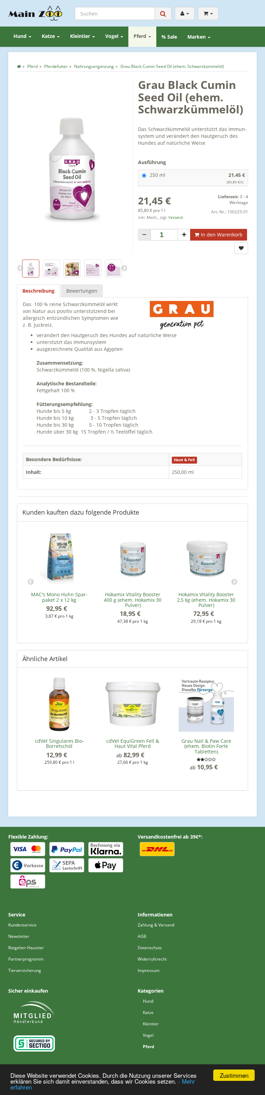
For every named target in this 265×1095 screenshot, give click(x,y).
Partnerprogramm (25, 959)
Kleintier (80, 36)
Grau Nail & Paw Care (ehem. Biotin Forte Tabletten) (206, 746)
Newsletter (18, 936)
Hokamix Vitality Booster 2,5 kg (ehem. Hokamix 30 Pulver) (206, 599)
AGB (142, 936)
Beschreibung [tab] (38, 290)
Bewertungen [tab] (81, 290)
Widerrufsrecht (152, 959)
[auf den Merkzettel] (241, 248)
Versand (175, 217)
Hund (20, 36)
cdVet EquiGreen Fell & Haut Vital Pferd (132, 743)
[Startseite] (19, 66)
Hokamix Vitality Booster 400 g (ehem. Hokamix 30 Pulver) (132, 599)
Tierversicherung (24, 970)
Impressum (148, 970)
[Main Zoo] (35, 13)
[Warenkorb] (208, 13)
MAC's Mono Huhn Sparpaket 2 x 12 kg (59, 597)
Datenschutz (150, 948)
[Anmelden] (185, 13)
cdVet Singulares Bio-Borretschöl (59, 743)
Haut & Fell (184, 459)
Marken (197, 36)
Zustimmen (234, 1075)
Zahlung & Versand (156, 925)
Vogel (112, 36)
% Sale (169, 36)
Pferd (141, 36)
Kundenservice (22, 925)
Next (234, 582)
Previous (30, 582)
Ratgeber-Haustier (26, 948)
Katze (49, 36)
